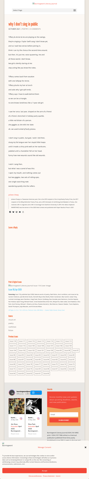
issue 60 (46, 373)
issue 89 (71, 355)
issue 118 (13, 341)
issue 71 (21, 369)
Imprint (58, 476)
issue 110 (22, 346)
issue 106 (59, 346)
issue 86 (29, 359)
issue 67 (54, 369)
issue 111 (13, 346)
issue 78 (29, 364)
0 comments (35, 29)
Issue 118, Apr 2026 (15, 289)
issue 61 (38, 373)
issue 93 (38, 355)
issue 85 (38, 359)
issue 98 (67, 350)
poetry (25, 29)
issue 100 (50, 350)
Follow (37, 392)
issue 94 (29, 355)
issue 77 (38, 364)
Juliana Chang (13, 195)
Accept (44, 470)
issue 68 (46, 369)
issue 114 (50, 341)
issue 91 (54, 355)
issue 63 (21, 373)
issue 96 (12, 355)
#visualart (14, 426)
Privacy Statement (49, 476)
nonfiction (12, 327)
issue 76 (46, 364)
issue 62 (29, 373)
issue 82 (63, 359)
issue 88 (12, 359)
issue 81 (71, 359)
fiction (10, 330)
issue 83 (54, 359)
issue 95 (21, 355)
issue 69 (38, 369)
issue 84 (46, 359)
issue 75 (54, 364)
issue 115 (41, 341)
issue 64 (12, 373)
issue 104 (13, 350)
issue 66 (63, 369)
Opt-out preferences (35, 476)
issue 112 (68, 341)
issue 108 (41, 346)
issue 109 (31, 346)
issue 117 (22, 341)
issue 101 (41, 350)
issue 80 (12, 364)
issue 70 (29, 369)
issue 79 (21, 364)
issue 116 (31, 341)
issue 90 (63, 355)
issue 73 (71, 364)
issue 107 (50, 346)
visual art (12, 320)
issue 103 (22, 350)
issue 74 (63, 364)
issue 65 (71, 369)
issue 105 (68, 346)
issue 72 (12, 369)
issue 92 (46, 355)
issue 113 (59, 341)
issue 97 (75, 350)
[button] (85, 447)
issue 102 (31, 350)
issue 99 (59, 350)
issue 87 (21, 359)
